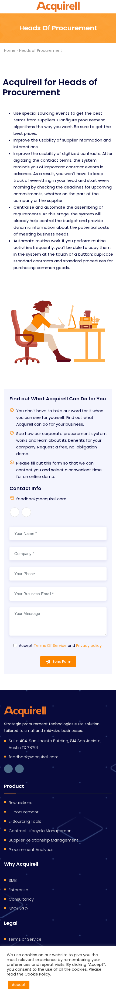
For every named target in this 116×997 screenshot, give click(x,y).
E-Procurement (24, 812)
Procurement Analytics (31, 849)
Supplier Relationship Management (43, 840)
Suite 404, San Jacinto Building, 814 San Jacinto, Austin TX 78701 (55, 744)
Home (9, 50)
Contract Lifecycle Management (41, 830)
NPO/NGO (18, 908)
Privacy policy (89, 645)
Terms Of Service (50, 645)
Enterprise (18, 890)
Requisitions (20, 802)
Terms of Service (25, 939)
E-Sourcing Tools (25, 821)
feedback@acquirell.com (41, 499)
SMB (13, 880)
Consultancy (21, 899)
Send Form (61, 661)
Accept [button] (19, 984)
